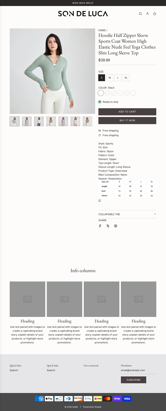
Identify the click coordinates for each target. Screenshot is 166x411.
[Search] (140, 13)
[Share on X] (107, 226)
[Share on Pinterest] (115, 226)
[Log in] (147, 13)
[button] (14, 71)
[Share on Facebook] (100, 226)
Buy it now (127, 120)
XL (125, 77)
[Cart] (154, 13)
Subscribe (134, 379)
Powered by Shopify (92, 407)
